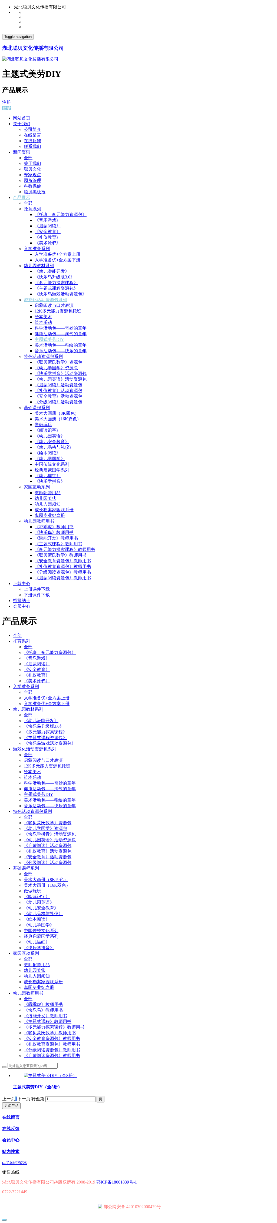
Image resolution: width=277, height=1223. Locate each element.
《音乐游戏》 (48, 220)
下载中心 (21, 583)
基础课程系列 (37, 407)
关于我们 (21, 123)
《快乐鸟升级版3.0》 (55, 277)
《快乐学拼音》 (50, 481)
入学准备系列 (37, 248)
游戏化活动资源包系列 (45, 299)
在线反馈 (32, 140)
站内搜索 (10, 1151)
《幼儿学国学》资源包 (56, 367)
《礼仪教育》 (48, 237)
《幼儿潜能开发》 (52, 271)
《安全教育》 (48, 231)
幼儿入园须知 (48, 504)
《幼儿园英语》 (50, 436)
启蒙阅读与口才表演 (54, 305)
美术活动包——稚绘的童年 (61, 345)
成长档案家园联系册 (54, 509)
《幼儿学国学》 (50, 458)
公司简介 (32, 129)
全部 (28, 157)
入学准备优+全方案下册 (57, 260)
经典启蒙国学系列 (52, 470)
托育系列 (32, 209)
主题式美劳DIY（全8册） (37, 1087)
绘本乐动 (43, 322)
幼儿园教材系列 (39, 265)
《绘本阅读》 (48, 453)
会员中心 (21, 606)
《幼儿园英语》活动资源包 (61, 379)
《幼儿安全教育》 (52, 441)
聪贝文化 (32, 169)
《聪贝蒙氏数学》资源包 (58, 362)
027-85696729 (14, 1162)
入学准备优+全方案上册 (57, 254)
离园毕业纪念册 (50, 515)
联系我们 (32, 146)
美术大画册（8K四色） (57, 413)
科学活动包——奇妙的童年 (61, 328)
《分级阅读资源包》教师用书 (63, 572)
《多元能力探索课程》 (56, 282)
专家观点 (32, 174)
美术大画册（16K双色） (58, 419)
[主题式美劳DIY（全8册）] (50, 1075)
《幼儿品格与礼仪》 (54, 447)
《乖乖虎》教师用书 (54, 526)
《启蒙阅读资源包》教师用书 (63, 578)
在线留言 (32, 135)
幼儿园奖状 (45, 498)
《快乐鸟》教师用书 (54, 532)
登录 (6, 108)
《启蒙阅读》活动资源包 (58, 385)
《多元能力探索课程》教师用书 (65, 549)
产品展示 (21, 197)
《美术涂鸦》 (48, 243)
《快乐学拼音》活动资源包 (61, 373)
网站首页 (21, 118)
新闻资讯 (21, 152)
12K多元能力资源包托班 (58, 311)
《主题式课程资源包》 (56, 288)
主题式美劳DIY (49, 339)
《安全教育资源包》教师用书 (63, 561)
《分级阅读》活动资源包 (58, 402)
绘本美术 (43, 316)
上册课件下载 (37, 589)
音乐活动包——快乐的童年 (61, 350)
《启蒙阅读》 (48, 226)
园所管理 (32, 180)
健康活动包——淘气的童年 (61, 333)
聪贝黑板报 (34, 192)
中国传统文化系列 (52, 464)
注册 (6, 102)
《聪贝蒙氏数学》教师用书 (61, 555)
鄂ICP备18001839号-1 (116, 1182)
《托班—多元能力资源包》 (61, 214)
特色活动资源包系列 (43, 356)
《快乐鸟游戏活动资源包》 (61, 294)
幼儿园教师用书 (39, 521)
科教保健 (32, 186)
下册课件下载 (37, 595)
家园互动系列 (37, 487)
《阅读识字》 (48, 430)
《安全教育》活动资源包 (58, 396)
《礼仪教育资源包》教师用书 (63, 566)
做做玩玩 (43, 424)
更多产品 (11, 1106)
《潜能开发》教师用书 (56, 538)
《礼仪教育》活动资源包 (58, 390)
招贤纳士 (21, 600)
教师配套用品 (48, 492)
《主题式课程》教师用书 (58, 543)
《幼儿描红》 (48, 475)
